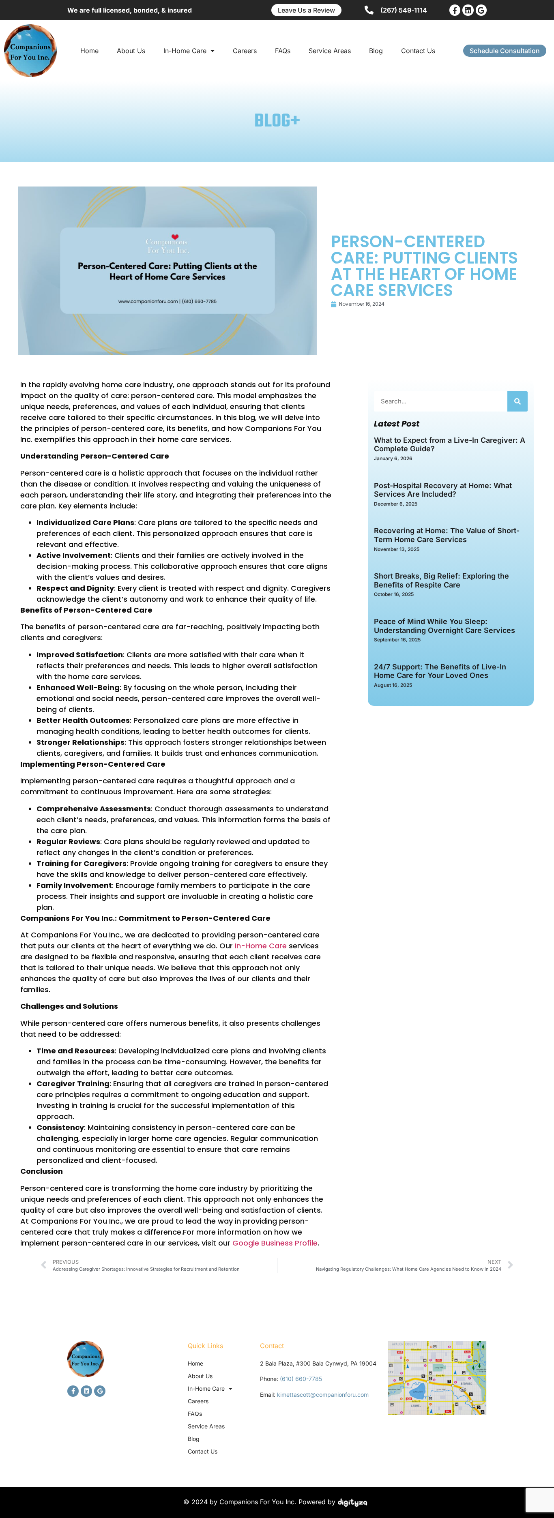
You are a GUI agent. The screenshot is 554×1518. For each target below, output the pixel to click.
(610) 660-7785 (301, 1378)
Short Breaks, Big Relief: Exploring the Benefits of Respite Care (441, 580)
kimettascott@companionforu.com (323, 1394)
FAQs (282, 51)
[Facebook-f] (454, 9)
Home (89, 51)
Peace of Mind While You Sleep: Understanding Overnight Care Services (444, 626)
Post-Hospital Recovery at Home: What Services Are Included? (443, 490)
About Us (131, 51)
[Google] (481, 9)
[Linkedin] (467, 9)
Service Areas (330, 51)
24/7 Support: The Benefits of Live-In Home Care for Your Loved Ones (440, 671)
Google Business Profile (274, 1243)
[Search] (517, 401)
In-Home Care (184, 51)
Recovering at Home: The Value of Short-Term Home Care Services (447, 535)
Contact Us (418, 51)
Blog (376, 51)
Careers (245, 51)
